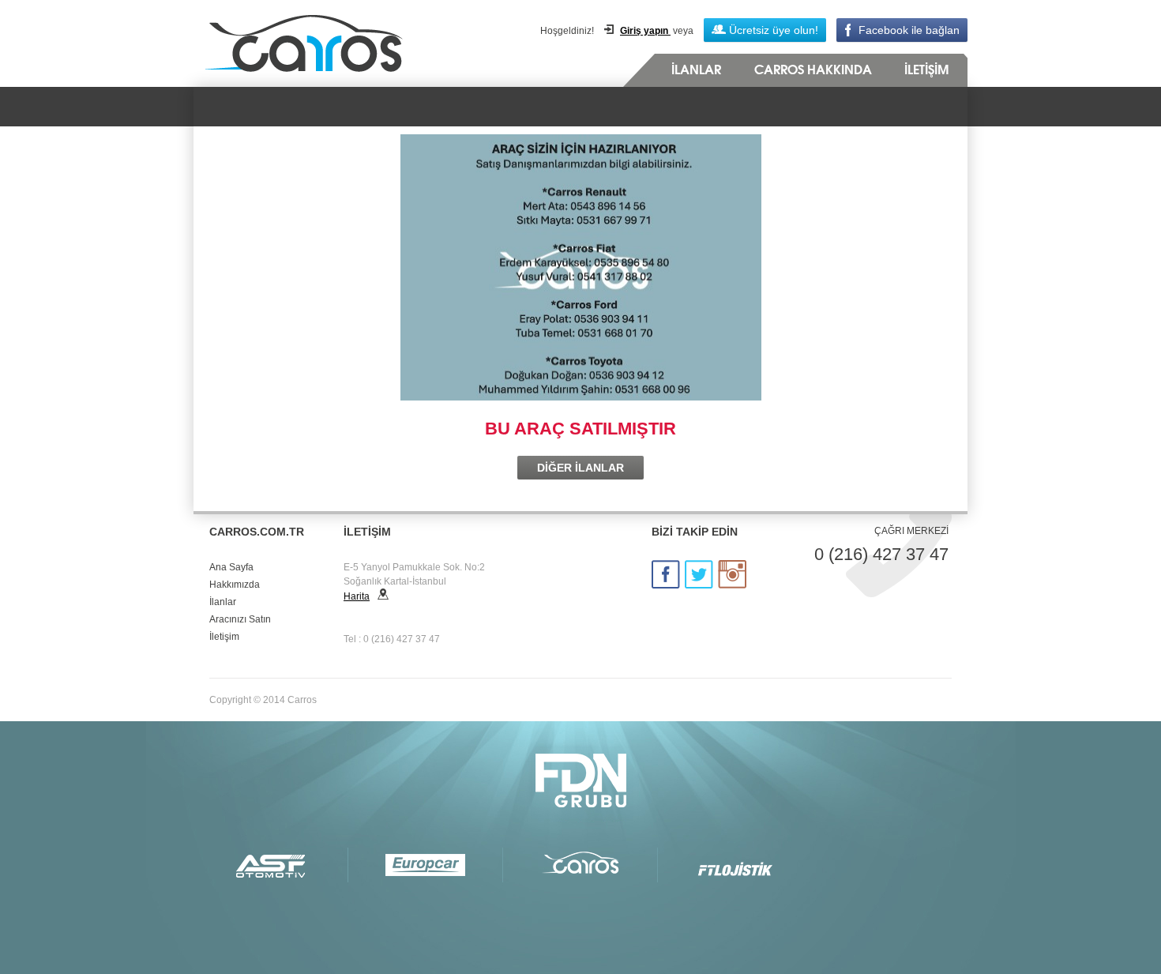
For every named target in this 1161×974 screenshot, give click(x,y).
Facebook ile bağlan (909, 30)
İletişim (224, 636)
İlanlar (222, 601)
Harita (357, 596)
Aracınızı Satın (240, 619)
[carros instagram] (732, 574)
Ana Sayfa (231, 567)
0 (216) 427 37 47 (881, 554)
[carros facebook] (666, 574)
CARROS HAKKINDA (813, 70)
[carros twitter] (699, 574)
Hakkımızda (234, 584)
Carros (349, 43)
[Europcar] (425, 865)
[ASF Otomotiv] (270, 865)
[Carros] (580, 865)
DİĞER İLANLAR (580, 467)
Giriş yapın (645, 30)
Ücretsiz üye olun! (772, 30)
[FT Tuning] (735, 865)
